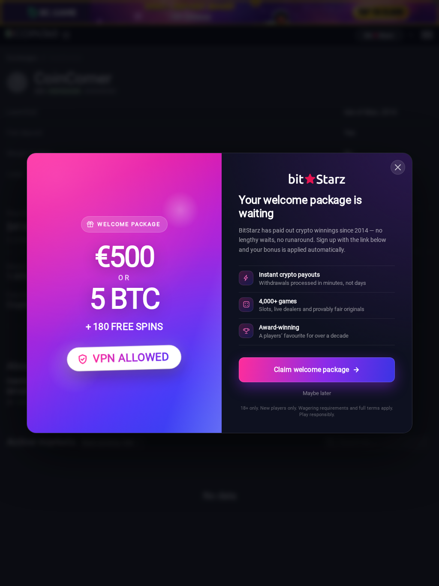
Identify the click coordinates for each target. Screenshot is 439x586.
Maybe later (317, 393)
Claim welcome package (311, 369)
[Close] (398, 167)
